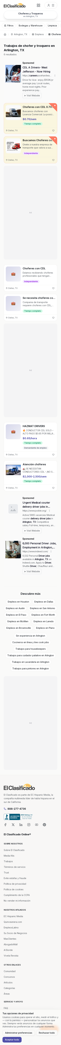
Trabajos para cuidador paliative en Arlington (30, 655)
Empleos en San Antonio (42, 608)
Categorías (9, 988)
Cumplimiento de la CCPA (17, 895)
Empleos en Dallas (43, 601)
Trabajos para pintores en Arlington (30, 668)
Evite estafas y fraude (15, 878)
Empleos (39, 34)
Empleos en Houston (18, 601)
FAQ (6, 1008)
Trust (6, 872)
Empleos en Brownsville (18, 628)
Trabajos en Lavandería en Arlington (30, 662)
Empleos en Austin (15, 608)
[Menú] (50, 5)
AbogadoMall (11, 944)
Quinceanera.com (13, 922)
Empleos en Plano (45, 628)
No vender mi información (17, 900)
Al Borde (8, 950)
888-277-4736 (17, 808)
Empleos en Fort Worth (43, 614)
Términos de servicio (14, 867)
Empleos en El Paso (16, 614)
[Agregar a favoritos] (53, 130)
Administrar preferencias (18, 1032)
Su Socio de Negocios (15, 933)
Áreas (7, 993)
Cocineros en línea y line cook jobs (30, 642)
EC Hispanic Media (13, 916)
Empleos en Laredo (44, 621)
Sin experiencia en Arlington (30, 635)
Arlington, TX (20, 34)
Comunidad (9, 971)
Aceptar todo (12, 1039)
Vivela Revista (11, 955)
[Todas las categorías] (38, 5)
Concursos (9, 977)
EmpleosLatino (11, 927)
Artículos (8, 982)
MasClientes (10, 938)
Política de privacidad (15, 883)
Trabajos (8, 861)
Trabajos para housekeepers (30, 648)
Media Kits (9, 855)
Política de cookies (13, 889)
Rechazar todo (47, 1032)
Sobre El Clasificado (14, 850)
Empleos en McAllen (18, 621)
